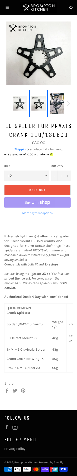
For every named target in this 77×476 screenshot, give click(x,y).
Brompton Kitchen (26, 462)
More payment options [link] (37, 213)
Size (7, 166)
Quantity (57, 166)
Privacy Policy (14, 449)
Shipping (20, 149)
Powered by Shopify (51, 462)
